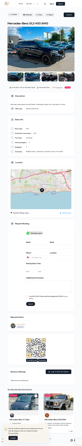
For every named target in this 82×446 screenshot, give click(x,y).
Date (27, 271)
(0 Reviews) (59, 87)
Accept (13, 438)
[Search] (45, 4)
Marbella (28, 87)
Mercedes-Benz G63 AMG (55, 419)
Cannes (49, 423)
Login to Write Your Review (60, 372)
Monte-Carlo (51, 425)
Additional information (35, 278)
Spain (33, 87)
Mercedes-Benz (44, 87)
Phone (29, 253)
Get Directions (66, 213)
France (22, 87)
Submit (30, 304)
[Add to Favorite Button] (35, 395)
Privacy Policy (13, 433)
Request (69, 15)
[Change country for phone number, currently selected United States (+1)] (28, 257)
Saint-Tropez (64, 425)
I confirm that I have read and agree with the (48, 297)
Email (52, 242)
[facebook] (71, 440)
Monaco (68, 423)
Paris (19, 423)
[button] (10, 49)
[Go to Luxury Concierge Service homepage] (6, 3)
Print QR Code (32, 360)
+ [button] (13, 172)
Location (53, 253)
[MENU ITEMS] (50, 439)
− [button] (13, 175)
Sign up (60, 4)
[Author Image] (12, 415)
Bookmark (29, 15)
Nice (57, 425)
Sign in (52, 4)
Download (42, 360)
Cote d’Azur (15, 87)
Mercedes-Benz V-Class (19, 419)
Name (28, 242)
